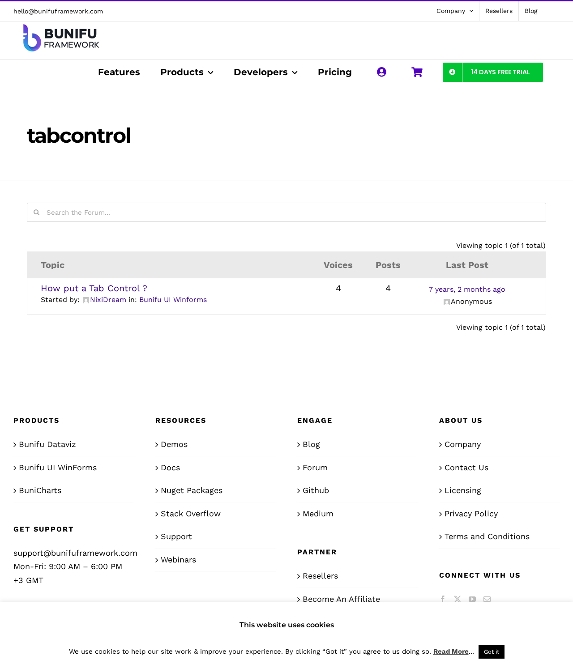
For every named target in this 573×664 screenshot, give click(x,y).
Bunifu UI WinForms (58, 467)
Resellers (320, 575)
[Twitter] (457, 599)
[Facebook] (442, 599)
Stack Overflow (191, 513)
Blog (311, 444)
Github (316, 490)
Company (463, 444)
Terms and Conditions (487, 536)
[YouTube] (472, 599)
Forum (315, 467)
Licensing (463, 490)
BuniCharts (40, 490)
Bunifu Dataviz (47, 444)
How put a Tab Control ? (94, 288)
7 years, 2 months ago (467, 289)
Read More (451, 651)
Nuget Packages (191, 490)
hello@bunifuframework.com (58, 11)
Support (176, 536)
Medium (318, 513)
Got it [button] (491, 651)
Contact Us (466, 467)
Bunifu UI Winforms (173, 299)
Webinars (178, 559)
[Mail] (487, 599)
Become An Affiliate (341, 599)
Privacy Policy (471, 513)
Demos (174, 444)
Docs (170, 467)
